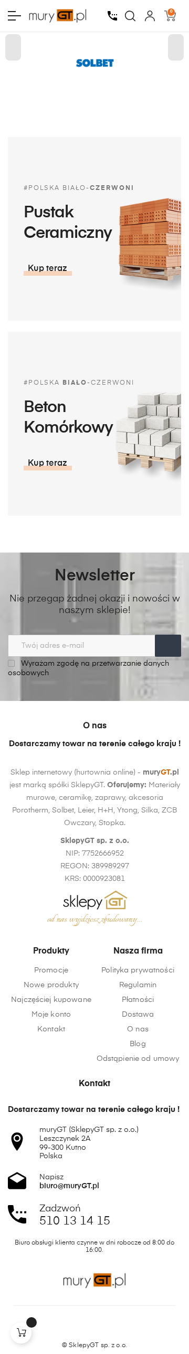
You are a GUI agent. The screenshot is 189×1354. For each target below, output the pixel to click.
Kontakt (51, 1029)
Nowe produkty (51, 985)
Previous (13, 47)
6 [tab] (99, 97)
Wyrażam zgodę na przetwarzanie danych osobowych (88, 668)
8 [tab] (121, 97)
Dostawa (138, 1014)
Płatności (138, 1000)
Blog (138, 1044)
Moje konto (51, 1014)
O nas (138, 1029)
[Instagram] (94, 1327)
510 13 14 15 (74, 1221)
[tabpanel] (94, 63)
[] (21, 1332)
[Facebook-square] (74, 1327)
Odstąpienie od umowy (138, 1058)
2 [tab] (57, 97)
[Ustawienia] (150, 16)
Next (176, 47)
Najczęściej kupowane (51, 1000)
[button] (48, 269)
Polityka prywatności (137, 970)
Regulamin (137, 985)
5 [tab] (89, 97)
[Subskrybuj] (168, 646)
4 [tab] (79, 97)
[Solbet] (94, 63)
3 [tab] (68, 97)
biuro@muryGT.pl (69, 1186)
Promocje (51, 970)
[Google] (114, 1327)
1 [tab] (47, 97)
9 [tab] (131, 97)
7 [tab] (110, 97)
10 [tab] (141, 97)
